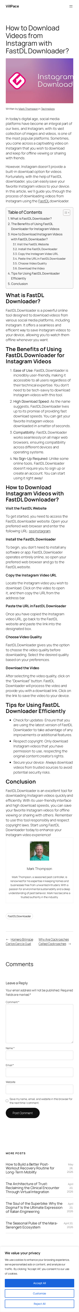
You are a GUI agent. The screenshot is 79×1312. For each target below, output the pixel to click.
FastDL (43, 200)
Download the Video (31, 268)
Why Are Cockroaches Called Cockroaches (54, 941)
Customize (39, 1293)
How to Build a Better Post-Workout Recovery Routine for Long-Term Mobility (30, 1168)
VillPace (12, 6)
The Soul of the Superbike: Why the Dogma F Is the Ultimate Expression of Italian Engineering (34, 1207)
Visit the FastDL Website (33, 244)
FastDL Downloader (19, 916)
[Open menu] (71, 6)
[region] (39, 1279)
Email (10, 1065)
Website (10, 1082)
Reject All (39, 1303)
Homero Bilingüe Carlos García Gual (19, 941)
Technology (48, 109)
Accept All (39, 1283)
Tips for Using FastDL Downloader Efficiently (35, 276)
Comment (12, 1002)
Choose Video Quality (32, 263)
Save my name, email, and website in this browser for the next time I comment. (41, 1101)
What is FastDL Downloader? (31, 218)
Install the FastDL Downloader (38, 249)
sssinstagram (40, 530)
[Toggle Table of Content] (64, 212)
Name (10, 1048)
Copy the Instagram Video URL (38, 254)
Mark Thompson (28, 109)
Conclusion (19, 283)
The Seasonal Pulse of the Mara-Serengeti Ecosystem (32, 1225)
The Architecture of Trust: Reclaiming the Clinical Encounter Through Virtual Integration (32, 1188)
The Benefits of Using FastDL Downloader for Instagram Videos (35, 226)
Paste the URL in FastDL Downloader (42, 258)
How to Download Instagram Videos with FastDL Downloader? (37, 236)
